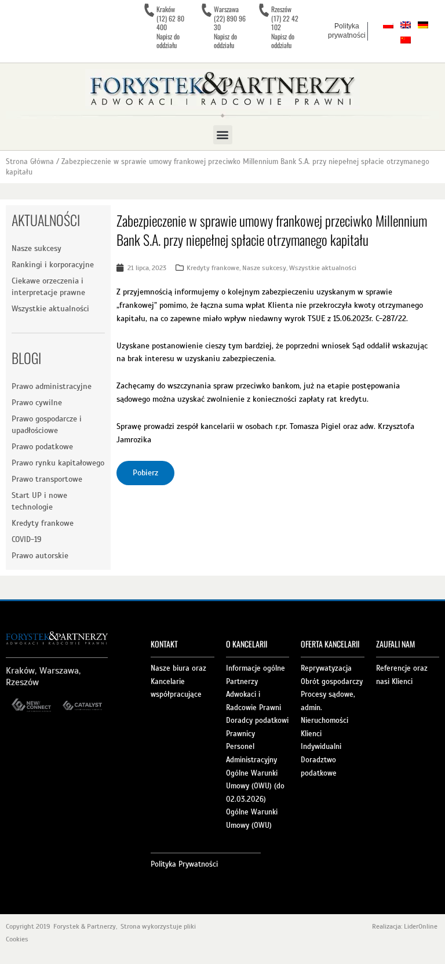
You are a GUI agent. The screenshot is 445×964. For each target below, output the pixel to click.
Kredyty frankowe (43, 523)
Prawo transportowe (47, 479)
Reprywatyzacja (326, 668)
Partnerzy (242, 681)
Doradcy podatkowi (257, 720)
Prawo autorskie (40, 556)
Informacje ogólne (255, 668)
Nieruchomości (324, 720)
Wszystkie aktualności (50, 309)
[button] (222, 134)
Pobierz (145, 473)
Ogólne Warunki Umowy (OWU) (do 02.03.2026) (255, 786)
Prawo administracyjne (52, 386)
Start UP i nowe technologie (39, 501)
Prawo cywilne (37, 403)
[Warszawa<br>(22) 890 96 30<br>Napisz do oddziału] (206, 10)
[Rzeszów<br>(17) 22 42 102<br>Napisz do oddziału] (263, 10)
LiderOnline (421, 926)
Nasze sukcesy (36, 248)
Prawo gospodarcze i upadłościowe (47, 424)
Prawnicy (240, 734)
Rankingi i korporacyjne (53, 265)
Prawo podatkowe (42, 447)
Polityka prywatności (347, 30)
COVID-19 (26, 539)
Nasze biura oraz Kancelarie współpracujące (178, 681)
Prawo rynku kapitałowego (58, 463)
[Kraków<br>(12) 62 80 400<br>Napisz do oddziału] (149, 10)
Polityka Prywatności (184, 864)
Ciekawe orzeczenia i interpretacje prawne (48, 286)
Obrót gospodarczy (332, 681)
